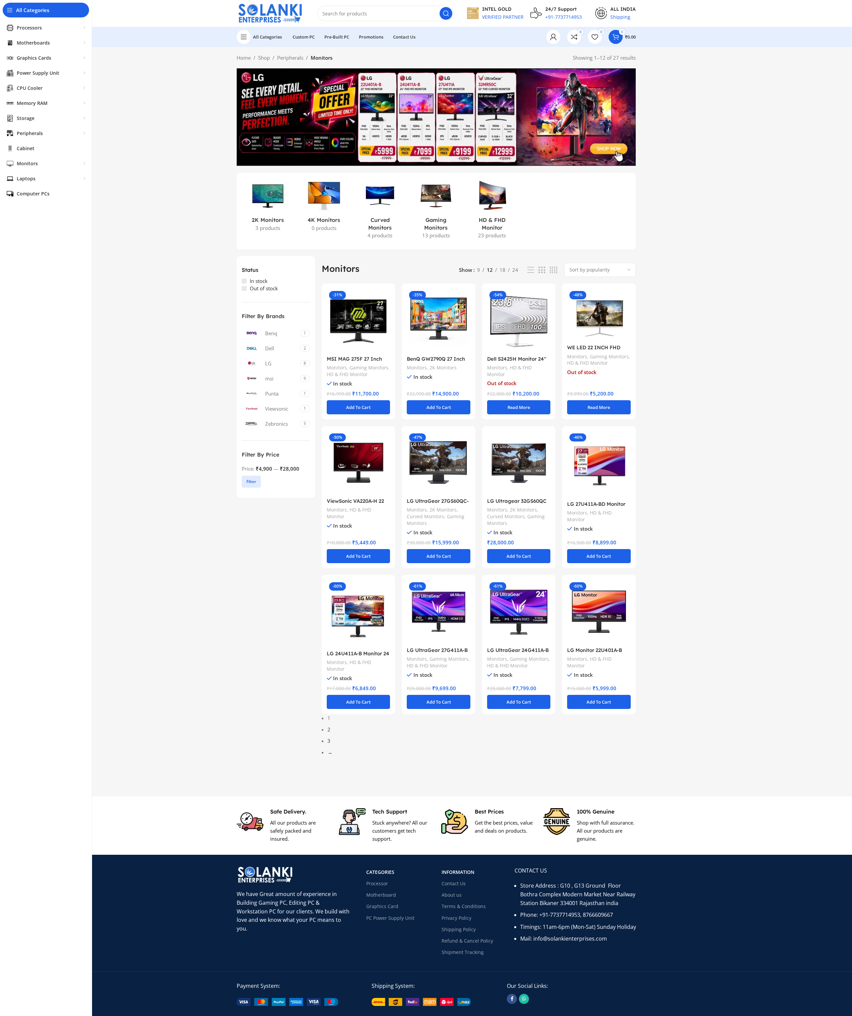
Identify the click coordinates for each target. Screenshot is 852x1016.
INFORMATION (458, 872)
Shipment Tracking (463, 952)
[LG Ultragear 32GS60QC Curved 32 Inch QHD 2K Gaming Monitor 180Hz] (518, 462)
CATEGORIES (380, 872)
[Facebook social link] (512, 999)
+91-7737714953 (559, 914)
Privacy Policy (456, 918)
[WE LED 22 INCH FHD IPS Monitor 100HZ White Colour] (598, 315)
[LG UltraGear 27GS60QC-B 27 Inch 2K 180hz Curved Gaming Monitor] (438, 462)
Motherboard (381, 895)
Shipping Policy (459, 929)
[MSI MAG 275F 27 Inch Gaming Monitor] (358, 320)
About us (452, 895)
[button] (358, 407)
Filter (251, 481)
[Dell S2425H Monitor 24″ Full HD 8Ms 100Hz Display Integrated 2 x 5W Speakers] (518, 320)
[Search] (446, 13)
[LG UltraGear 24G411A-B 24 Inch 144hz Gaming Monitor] (518, 611)
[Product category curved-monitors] (379, 211)
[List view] (530, 270)
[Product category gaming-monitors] (436, 211)
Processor (377, 883)
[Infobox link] (283, 825)
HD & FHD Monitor (347, 374)
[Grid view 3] (541, 270)
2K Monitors (443, 367)
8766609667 (598, 914)
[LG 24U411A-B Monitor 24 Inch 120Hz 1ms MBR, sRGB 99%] (358, 613)
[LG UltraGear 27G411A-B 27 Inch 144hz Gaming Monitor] (438, 611)
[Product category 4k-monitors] (323, 207)
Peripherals (290, 57)
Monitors (337, 367)
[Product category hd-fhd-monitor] (492, 211)
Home (244, 57)
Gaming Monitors (369, 367)
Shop (264, 57)
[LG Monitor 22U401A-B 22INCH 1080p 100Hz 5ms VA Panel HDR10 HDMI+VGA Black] (598, 611)
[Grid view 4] (553, 270)
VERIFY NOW (502, 38)
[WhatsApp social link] (524, 999)
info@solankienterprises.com (570, 938)
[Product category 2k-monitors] (268, 207)
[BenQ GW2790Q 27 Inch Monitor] (438, 320)
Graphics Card (382, 906)
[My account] (553, 37)
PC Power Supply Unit (390, 918)
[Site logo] (270, 12)
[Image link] (287, 1001)
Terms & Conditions (464, 906)
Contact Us (454, 883)
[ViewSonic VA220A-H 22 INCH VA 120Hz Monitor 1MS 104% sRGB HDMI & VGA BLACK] (358, 462)
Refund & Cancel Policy (467, 941)
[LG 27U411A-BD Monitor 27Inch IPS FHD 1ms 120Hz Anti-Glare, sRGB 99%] (598, 464)
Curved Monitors (425, 516)
